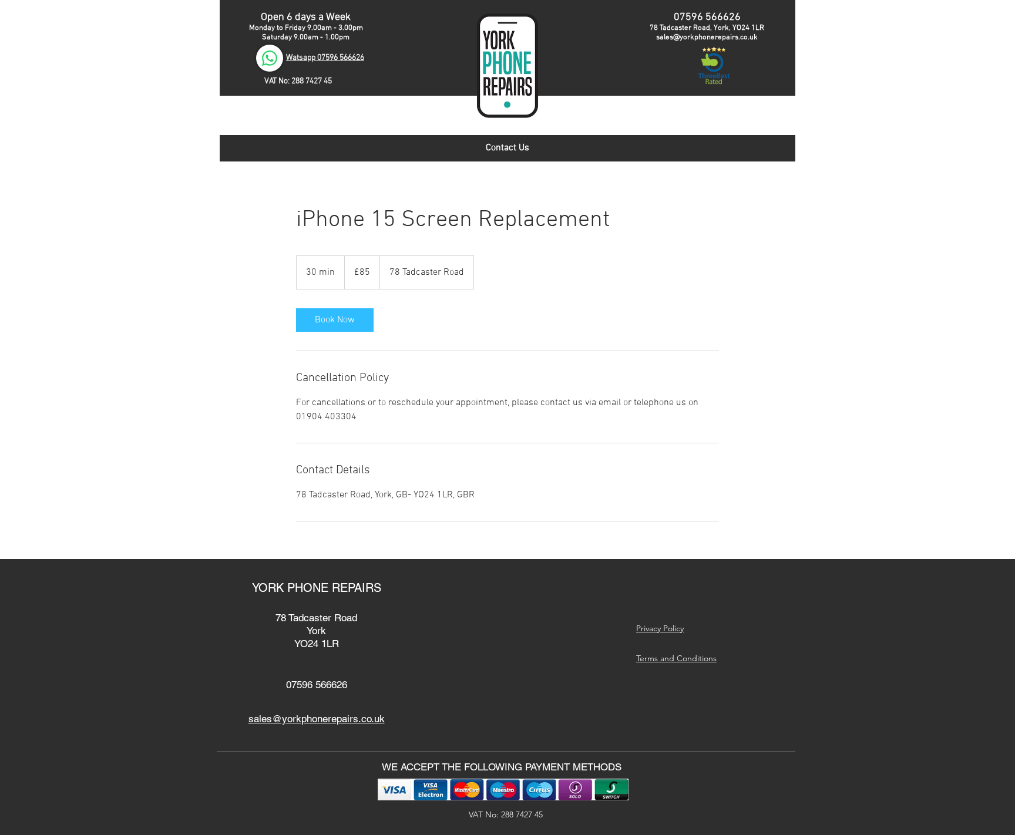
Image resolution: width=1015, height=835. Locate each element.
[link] (335, 320)
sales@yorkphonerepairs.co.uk (707, 37)
